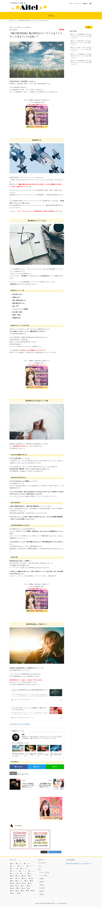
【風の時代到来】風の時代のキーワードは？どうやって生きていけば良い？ (18, 755)
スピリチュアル (25, 868)
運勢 (20, 774)
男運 (29, 885)
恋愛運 (13, 883)
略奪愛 (13, 888)
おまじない (19, 863)
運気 (24, 774)
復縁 (13, 880)
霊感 (20, 893)
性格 (27, 880)
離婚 (34, 890)
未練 (19, 883)
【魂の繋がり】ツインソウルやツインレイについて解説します (43, 755)
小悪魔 (31, 878)
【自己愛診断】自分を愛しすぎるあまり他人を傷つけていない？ (45, 785)
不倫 (30, 873)
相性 (19, 888)
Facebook (19, 766)
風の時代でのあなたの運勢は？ (21, 724)
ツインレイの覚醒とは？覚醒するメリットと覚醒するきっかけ (30, 755)
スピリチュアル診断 (44, 872)
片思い (23, 885)
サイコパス (30, 866)
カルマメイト (22, 866)
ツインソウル (24, 871)
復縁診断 (42, 881)
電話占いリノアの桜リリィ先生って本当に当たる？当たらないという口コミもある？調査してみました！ (80, 49)
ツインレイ (32, 871)
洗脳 (13, 885)
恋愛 (32, 880)
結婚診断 (42, 894)
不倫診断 (42, 878)
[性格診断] (15, 782)
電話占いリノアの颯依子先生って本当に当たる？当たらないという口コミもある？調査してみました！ (80, 42)
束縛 (30, 883)
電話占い (14, 893)
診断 (13, 890)
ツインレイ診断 (43, 875)
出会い (30, 876)
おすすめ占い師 (42, 862)
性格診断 (42, 884)
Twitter (37, 766)
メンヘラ (24, 873)
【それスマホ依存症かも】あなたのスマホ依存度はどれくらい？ (28, 785)
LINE (55, 766)
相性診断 (42, 891)
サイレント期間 (15, 868)
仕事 (13, 876)
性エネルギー (20, 880)
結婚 (24, 888)
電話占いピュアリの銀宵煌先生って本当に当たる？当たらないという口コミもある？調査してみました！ (80, 55)
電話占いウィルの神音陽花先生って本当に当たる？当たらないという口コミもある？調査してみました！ (80, 36)
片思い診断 (42, 888)
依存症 (18, 876)
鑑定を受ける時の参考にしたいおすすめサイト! (79, 863)
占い (13, 878)
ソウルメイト (15, 871)
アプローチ (27, 863)
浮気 (18, 885)
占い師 (18, 878)
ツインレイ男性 (15, 873)
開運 (28, 774)
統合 (29, 888)
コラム (61, 29)
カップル (14, 866)
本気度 (24, 883)
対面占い (25, 878)
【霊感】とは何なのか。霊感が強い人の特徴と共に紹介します (56, 755)
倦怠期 (24, 876)
